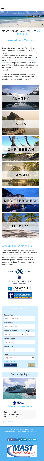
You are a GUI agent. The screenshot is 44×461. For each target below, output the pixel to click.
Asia (3, 63)
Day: (28, 331)
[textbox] (19, 318)
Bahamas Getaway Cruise (19, 406)
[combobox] (19, 318)
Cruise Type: (9, 315)
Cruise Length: (9, 339)
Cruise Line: (8, 346)
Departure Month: (10, 331)
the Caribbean (31, 60)
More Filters (9, 361)
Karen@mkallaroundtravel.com (15, 432)
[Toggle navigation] (3, 8)
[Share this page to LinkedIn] (22, 439)
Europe (22, 60)
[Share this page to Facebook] (12, 439)
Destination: (8, 323)
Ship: (6, 354)
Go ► (31, 365)
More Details (8, 422)
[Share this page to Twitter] (32, 439)
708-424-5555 (35, 432)
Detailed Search (10, 365)
